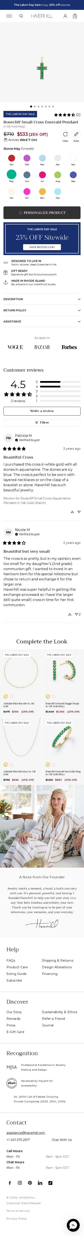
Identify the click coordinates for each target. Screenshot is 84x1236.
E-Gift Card (15, 1032)
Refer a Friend (53, 1019)
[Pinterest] (30, 1183)
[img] (27, 440)
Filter (44, 422)
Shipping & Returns (57, 960)
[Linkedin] (40, 1183)
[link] (67, 114)
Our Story (14, 1012)
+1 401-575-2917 (18, 1140)
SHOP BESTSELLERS (42, 247)
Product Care (17, 967)
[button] (58, 382)
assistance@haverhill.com (25, 1133)
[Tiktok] (50, 1183)
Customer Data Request (23, 1203)
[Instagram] (20, 1183)
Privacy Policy (16, 1218)
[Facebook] (9, 1183)
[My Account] (65, 16)
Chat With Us (62, 1140)
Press (11, 1025)
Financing (50, 974)
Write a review (42, 411)
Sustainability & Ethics (59, 1012)
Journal (48, 1025)
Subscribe (14, 980)
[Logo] (42, 15)
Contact (16, 1122)
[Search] (21, 16)
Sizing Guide (16, 974)
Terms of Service (18, 1210)
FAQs (10, 960)
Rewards (13, 1019)
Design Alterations (57, 967)
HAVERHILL (27, 1197)
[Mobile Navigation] (9, 16)
